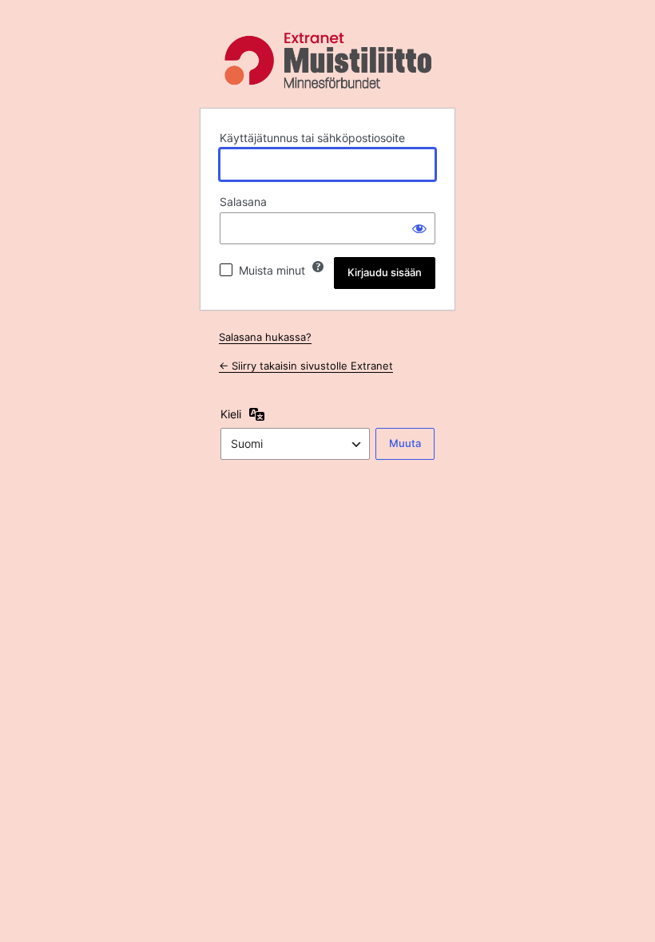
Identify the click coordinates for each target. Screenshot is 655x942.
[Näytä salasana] (419, 228)
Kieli (230, 414)
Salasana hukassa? (265, 336)
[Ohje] (318, 266)
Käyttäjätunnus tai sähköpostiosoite (312, 137)
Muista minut (272, 270)
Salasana (243, 201)
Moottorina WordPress (327, 61)
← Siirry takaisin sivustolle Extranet (306, 365)
